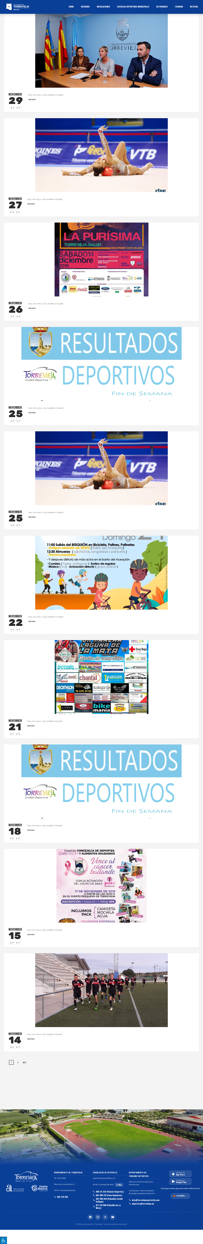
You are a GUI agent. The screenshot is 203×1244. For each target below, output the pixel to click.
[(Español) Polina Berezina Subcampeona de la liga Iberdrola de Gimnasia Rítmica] (101, 468)
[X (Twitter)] (105, 1217)
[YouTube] (112, 1217)
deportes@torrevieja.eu (143, 1203)
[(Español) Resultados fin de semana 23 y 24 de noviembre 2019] (101, 363)
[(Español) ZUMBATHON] (101, 885)
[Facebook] (90, 1217)
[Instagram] (98, 1217)
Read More (32, 99)
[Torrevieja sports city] (35, 7)
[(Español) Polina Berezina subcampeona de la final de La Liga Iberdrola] (101, 154)
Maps (120, 1185)
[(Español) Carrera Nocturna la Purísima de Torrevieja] (101, 259)
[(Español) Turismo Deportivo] (101, 989)
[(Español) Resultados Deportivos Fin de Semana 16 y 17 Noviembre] (101, 781)
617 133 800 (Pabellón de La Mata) (108, 1206)
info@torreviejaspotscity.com (143, 1200)
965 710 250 (62, 1196)
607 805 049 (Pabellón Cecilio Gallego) (109, 1200)
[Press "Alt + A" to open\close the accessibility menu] (3, 1240)
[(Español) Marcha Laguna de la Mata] (101, 676)
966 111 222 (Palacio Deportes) (110, 1191)
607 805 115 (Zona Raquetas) (109, 1195)
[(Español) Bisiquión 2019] (101, 572)
